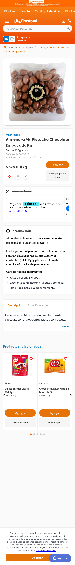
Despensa (29, 47)
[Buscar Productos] (68, 28)
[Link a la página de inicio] (5, 47)
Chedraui (10, 11)
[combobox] (37, 28)
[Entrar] (64, 21)
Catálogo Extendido (47, 11)
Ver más (64, 326)
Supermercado (15, 47)
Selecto (25, 11)
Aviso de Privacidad (46, 550)
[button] (7, 21)
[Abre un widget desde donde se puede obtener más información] (60, 558)
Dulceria (40, 47)
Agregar (58, 164)
